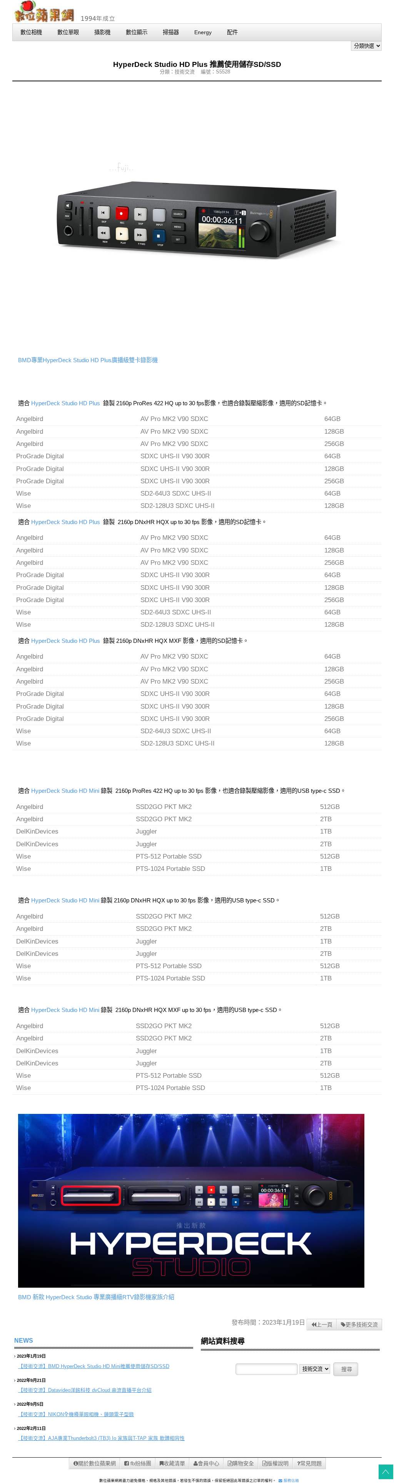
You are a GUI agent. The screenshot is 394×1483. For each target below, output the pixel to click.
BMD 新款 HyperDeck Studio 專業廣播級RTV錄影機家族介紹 (96, 1297)
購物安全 (243, 1463)
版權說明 (278, 1463)
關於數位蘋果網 (97, 1463)
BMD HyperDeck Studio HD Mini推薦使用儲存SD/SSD (108, 1366)
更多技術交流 (362, 1325)
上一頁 (324, 1325)
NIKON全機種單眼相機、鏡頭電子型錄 (91, 1414)
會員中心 (208, 1463)
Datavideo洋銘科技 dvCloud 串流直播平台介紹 (100, 1390)
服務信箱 (290, 1480)
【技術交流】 (33, 1366)
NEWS (23, 1340)
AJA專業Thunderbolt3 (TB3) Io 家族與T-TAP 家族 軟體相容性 (116, 1438)
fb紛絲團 (140, 1463)
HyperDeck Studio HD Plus (65, 403)
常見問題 (311, 1463)
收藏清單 (174, 1463)
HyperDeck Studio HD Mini (65, 790)
